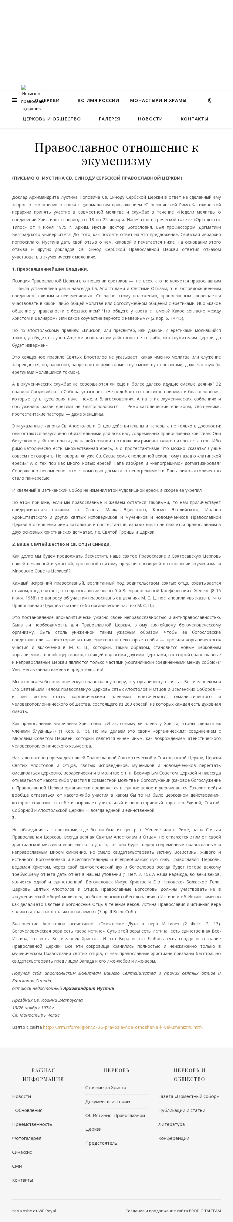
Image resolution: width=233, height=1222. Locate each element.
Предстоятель (101, 1143)
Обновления (28, 1110)
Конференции (173, 1138)
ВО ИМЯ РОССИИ (98, 100)
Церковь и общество (52, 119)
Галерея (109, 119)
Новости (150, 119)
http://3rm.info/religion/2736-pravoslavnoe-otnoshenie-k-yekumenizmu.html (123, 1027)
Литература (171, 1124)
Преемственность (32, 1124)
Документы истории (107, 1101)
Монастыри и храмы (158, 100)
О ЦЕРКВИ (47, 100)
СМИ (17, 1166)
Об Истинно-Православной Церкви (115, 1122)
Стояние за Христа (105, 1087)
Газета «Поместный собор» (188, 1096)
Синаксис (22, 1152)
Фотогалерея (26, 1138)
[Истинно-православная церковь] (31, 100)
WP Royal (47, 1211)
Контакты (194, 119)
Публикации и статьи (181, 1110)
